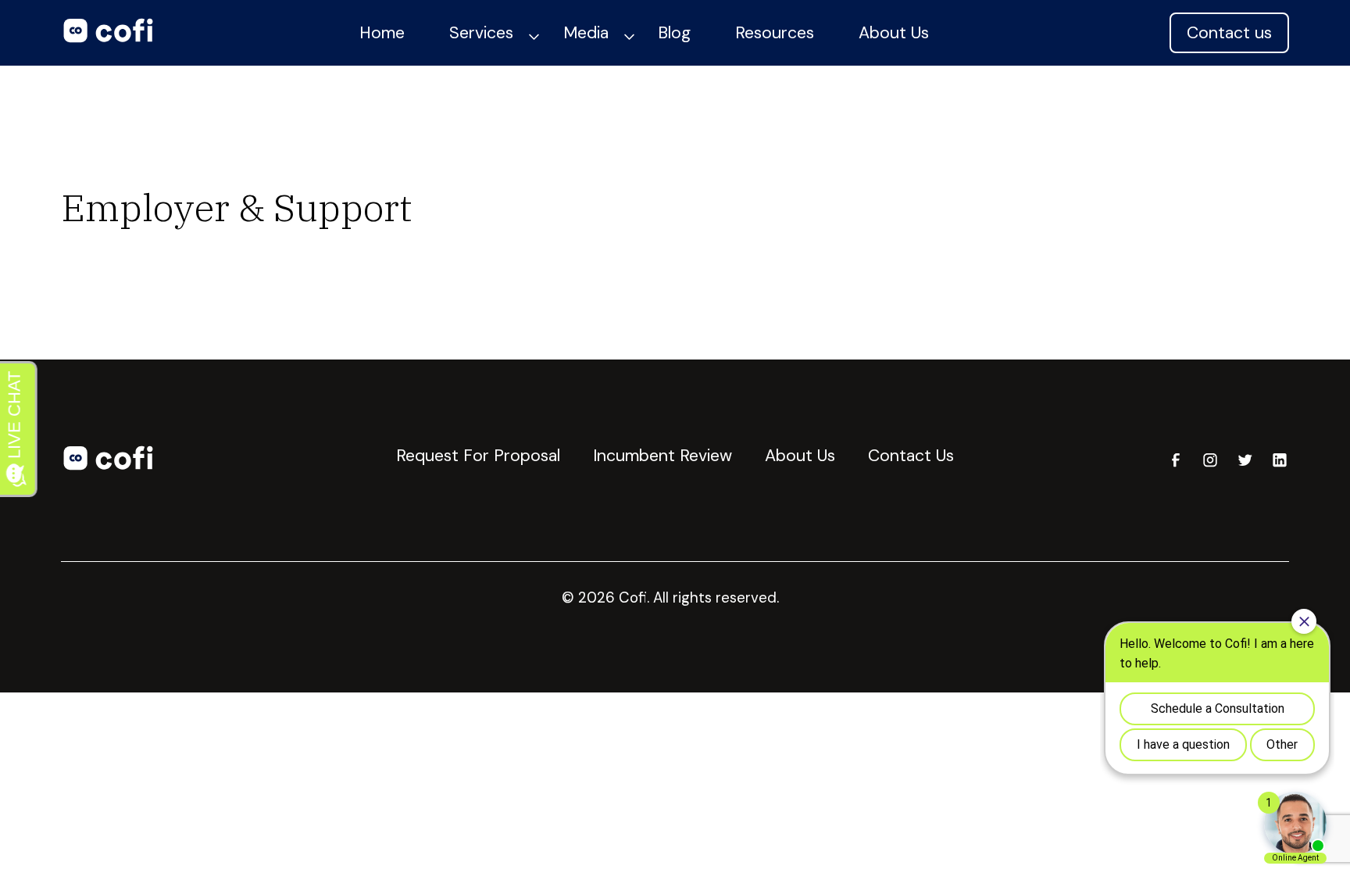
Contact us (1229, 33)
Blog (674, 33)
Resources (774, 33)
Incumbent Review (662, 456)
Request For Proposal (478, 456)
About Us (894, 33)
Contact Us (911, 456)
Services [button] (481, 33)
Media (586, 33)
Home (382, 33)
